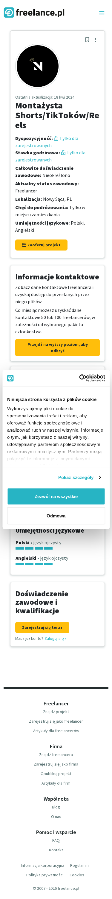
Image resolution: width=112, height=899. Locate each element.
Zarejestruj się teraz (42, 627)
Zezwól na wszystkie (56, 496)
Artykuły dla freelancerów (56, 730)
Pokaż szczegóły (76, 477)
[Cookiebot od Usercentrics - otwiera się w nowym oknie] (79, 378)
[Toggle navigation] (101, 13)
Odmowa (56, 515)
